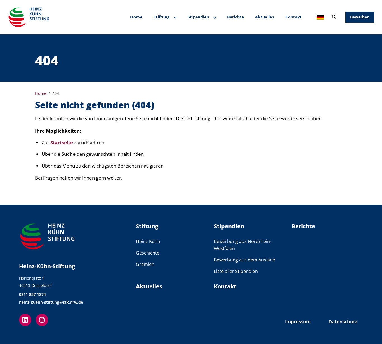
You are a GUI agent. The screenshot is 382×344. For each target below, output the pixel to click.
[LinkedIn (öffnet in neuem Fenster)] (25, 320)
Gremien (145, 264)
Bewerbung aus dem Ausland (244, 260)
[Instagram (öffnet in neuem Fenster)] (42, 320)
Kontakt (293, 17)
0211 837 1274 (32, 294)
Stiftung (162, 17)
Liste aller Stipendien (236, 271)
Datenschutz (343, 321)
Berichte (235, 17)
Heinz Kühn (148, 241)
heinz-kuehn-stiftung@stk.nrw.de (51, 302)
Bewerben (359, 17)
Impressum (298, 321)
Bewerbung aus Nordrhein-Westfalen (242, 244)
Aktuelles (264, 17)
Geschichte (147, 253)
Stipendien (198, 17)
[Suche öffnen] (334, 17)
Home (136, 17)
